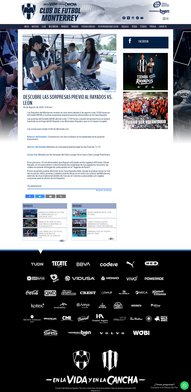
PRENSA (153, 26)
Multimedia (53, 26)
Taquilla (125, 26)
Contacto (163, 26)
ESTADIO (143, 26)
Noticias (35, 26)
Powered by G (95, 391)
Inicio (26, 26)
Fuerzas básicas (88, 26)
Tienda (134, 26)
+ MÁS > (62, 241)
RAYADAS (74, 26)
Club (44, 26)
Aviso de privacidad (103, 388)
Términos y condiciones (87, 388)
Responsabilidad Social (108, 26)
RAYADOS (64, 26)
